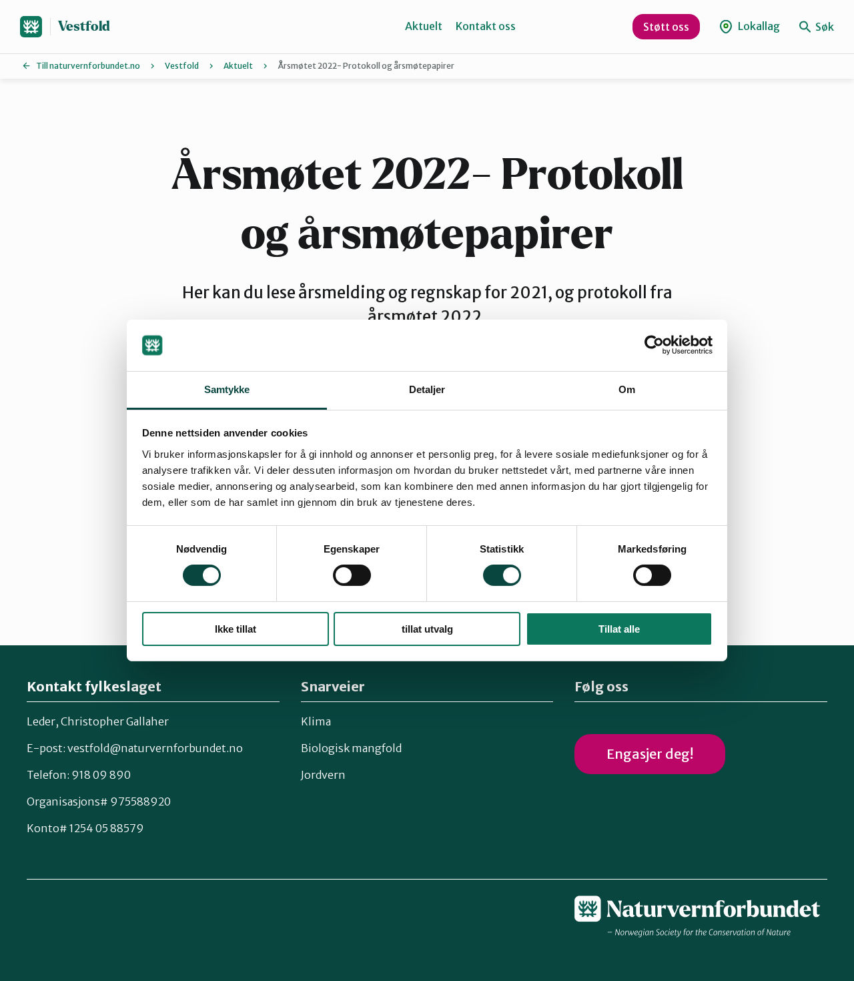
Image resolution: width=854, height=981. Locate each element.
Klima (316, 721)
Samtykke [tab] (227, 389)
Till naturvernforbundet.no (88, 66)
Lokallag (758, 26)
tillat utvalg (427, 629)
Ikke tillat (235, 629)
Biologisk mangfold (351, 748)
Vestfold (84, 26)
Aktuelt (423, 26)
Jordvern (323, 774)
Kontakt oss (486, 26)
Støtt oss (666, 26)
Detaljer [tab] (427, 389)
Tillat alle (619, 629)
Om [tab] (626, 389)
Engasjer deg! (649, 753)
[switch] (352, 575)
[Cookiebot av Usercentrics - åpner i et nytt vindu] (654, 345)
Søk (823, 26)
